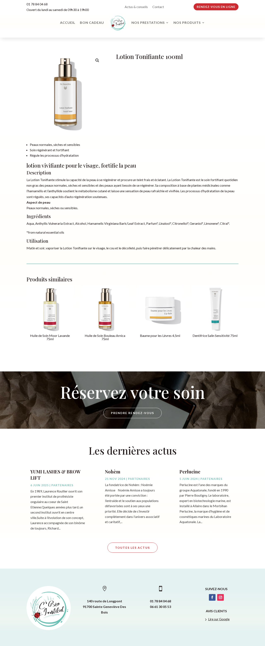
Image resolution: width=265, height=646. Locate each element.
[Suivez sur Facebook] (212, 597)
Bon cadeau (92, 22)
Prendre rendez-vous (132, 413)
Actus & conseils (136, 7)
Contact (158, 7)
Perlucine (189, 471)
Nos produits (187, 22)
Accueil (67, 22)
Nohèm (112, 471)
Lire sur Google (219, 619)
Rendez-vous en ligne (216, 6)
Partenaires (62, 485)
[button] (97, 60)
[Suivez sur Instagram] (220, 597)
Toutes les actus (132, 547)
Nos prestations (148, 22)
